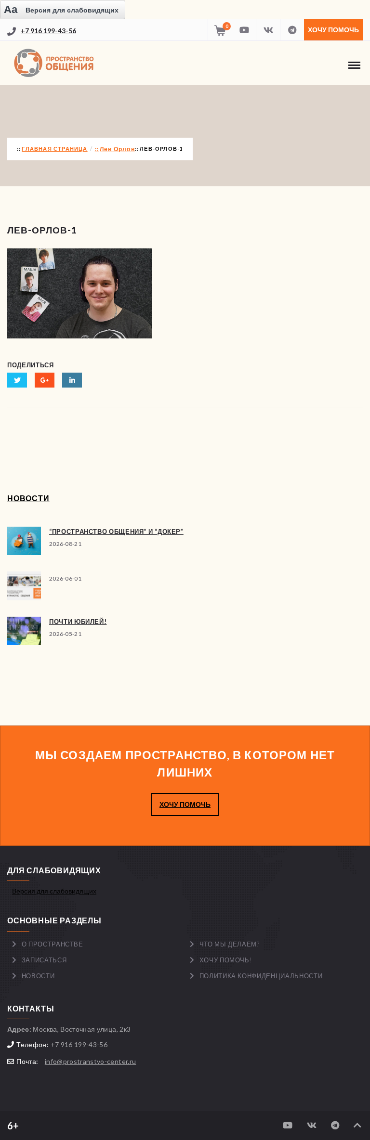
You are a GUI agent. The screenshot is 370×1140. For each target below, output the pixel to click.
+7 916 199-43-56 (48, 30)
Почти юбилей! (77, 621)
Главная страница (54, 148)
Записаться (44, 960)
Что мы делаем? (229, 944)
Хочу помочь (333, 30)
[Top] (357, 1125)
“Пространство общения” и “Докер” (116, 531)
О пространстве (52, 944)
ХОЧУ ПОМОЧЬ (185, 804)
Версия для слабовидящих (54, 891)
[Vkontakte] (268, 29)
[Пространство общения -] (55, 63)
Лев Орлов (117, 149)
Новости (38, 976)
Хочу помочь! (225, 960)
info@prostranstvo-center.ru (90, 1061)
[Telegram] (292, 29)
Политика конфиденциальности (261, 976)
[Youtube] (244, 29)
